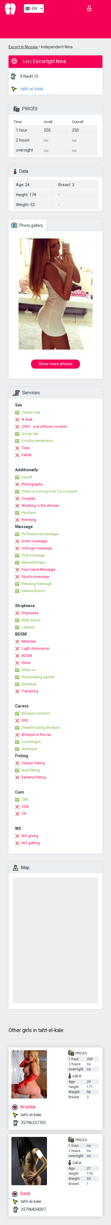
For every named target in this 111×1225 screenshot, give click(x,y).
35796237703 (33, 1122)
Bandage (29, 684)
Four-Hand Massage (38, 569)
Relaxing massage (37, 584)
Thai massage (33, 555)
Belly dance (31, 620)
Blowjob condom (36, 713)
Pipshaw (29, 512)
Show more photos (55, 364)
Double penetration (37, 441)
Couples (28, 498)
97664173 (29, 76)
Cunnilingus (31, 742)
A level (27, 419)
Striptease (30, 613)
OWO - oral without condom (44, 426)
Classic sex (31, 412)
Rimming (29, 520)
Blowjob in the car (36, 734)
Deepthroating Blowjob (41, 727)
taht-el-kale (31, 89)
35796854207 (33, 1209)
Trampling (30, 691)
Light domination (36, 648)
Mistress (29, 641)
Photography (32, 484)
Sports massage (35, 576)
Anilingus (29, 749)
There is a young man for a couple (49, 491)
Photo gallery (30, 225)
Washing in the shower (40, 505)
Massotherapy (33, 562)
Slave (26, 663)
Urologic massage (37, 548)
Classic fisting (33, 763)
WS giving (30, 836)
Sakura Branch (33, 591)
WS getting (31, 843)
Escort (27, 477)
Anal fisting (31, 770)
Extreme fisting (34, 777)
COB (25, 806)
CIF (24, 813)
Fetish (27, 455)
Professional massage (40, 534)
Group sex (30, 433)
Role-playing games (38, 677)
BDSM (27, 655)
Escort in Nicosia (23, 47)
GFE (25, 720)
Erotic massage (34, 541)
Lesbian (28, 627)
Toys (25, 448)
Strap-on (29, 670)
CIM (25, 799)
